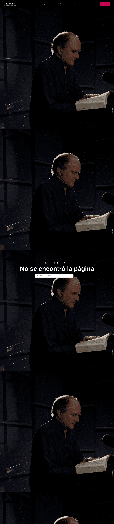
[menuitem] (45, 4)
